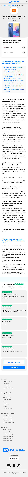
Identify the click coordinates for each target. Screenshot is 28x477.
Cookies (14, 473)
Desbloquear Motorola (8, 436)
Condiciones (17, 472)
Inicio (2, 5)
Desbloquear (7, 5)
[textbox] (13, 47)
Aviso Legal (23, 472)
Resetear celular (6, 385)
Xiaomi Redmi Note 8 (7, 420)
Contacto (5, 395)
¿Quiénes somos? (7, 397)
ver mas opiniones (14, 362)
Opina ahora (14, 367)
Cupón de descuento (7, 408)
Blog (4, 401)
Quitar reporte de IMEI (8, 388)
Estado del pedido (7, 399)
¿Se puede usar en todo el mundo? (13, 78)
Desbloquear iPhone (7, 431)
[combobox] (13, 47)
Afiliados (5, 406)
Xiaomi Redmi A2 (6, 415)
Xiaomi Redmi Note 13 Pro (8, 422)
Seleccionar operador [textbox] (8, 52)
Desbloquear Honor (7, 440)
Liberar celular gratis (7, 429)
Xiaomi (13, 5)
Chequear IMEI (6, 383)
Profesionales (6, 404)
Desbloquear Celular (7, 381)
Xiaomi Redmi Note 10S (8, 417)
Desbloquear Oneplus (8, 438)
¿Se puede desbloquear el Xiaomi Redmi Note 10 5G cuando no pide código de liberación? (14, 85)
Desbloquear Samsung (8, 434)
